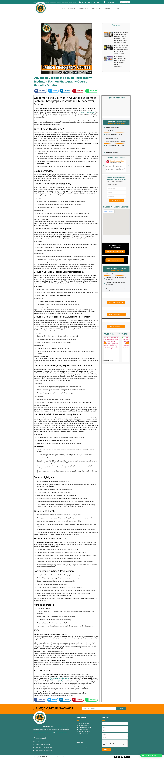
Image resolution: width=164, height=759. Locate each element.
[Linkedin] (127, 2)
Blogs (117, 8)
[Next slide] (127, 343)
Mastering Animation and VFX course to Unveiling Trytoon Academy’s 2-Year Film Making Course (121, 36)
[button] (72, 8)
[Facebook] (121, 2)
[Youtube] (129, 2)
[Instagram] (125, 2)
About (63, 8)
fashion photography (87, 112)
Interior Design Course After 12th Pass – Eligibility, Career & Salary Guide (120, 60)
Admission (95, 8)
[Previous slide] (105, 343)
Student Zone (82, 8)
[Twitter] (123, 2)
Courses (70, 8)
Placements (107, 8)
